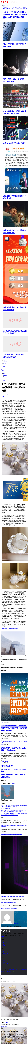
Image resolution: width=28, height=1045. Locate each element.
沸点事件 (5, 985)
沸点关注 (5, 983)
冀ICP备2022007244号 (19, 992)
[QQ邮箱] (3, 959)
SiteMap (5, 977)
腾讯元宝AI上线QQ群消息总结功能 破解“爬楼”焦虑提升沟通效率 (11, 857)
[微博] (1, 959)
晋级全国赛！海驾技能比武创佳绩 (9, 838)
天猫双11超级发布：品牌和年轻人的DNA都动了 (8, 925)
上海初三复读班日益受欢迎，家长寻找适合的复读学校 (14, 836)
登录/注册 (17, 946)
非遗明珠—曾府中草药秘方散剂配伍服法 (11, 834)
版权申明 (5, 976)
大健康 (5, 385)
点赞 (14, 651)
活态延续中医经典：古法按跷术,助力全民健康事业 (13, 833)
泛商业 (5, 398)
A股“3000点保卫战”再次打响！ (14, 143)
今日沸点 (5, 5)
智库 (4, 389)
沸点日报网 (11, 992)
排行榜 (5, 965)
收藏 (10, 651)
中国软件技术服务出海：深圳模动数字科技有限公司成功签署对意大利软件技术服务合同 (14, 751)
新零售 (5, 388)
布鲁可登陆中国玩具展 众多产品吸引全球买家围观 (9, 931)
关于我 (5, 974)
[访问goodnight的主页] (7, 821)
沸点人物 (5, 986)
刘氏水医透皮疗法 (7, 789)
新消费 (5, 383)
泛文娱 (5, 386)
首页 (4, 396)
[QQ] (2, 959)
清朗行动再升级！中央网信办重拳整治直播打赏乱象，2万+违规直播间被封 (13, 919)
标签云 (5, 967)
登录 (3, 393)
